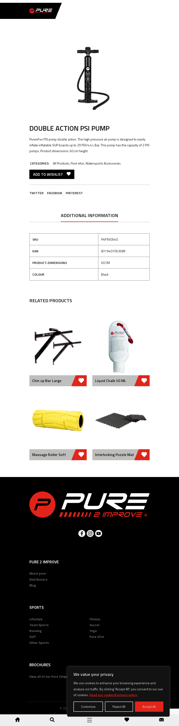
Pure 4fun (77, 163)
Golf (32, 636)
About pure (37, 573)
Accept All (149, 706)
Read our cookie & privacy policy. (114, 694)
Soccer (95, 624)
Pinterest (74, 192)
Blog (32, 585)
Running (35, 630)
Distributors (38, 579)
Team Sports (38, 624)
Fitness (95, 619)
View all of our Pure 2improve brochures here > (64, 676)
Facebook (54, 192)
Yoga (93, 630)
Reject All (119, 706)
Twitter (36, 192)
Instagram (90, 533)
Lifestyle (35, 619)
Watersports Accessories (103, 163)
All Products (61, 163)
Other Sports (39, 642)
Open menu (89, 720)
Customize (88, 706)
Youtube (98, 533)
